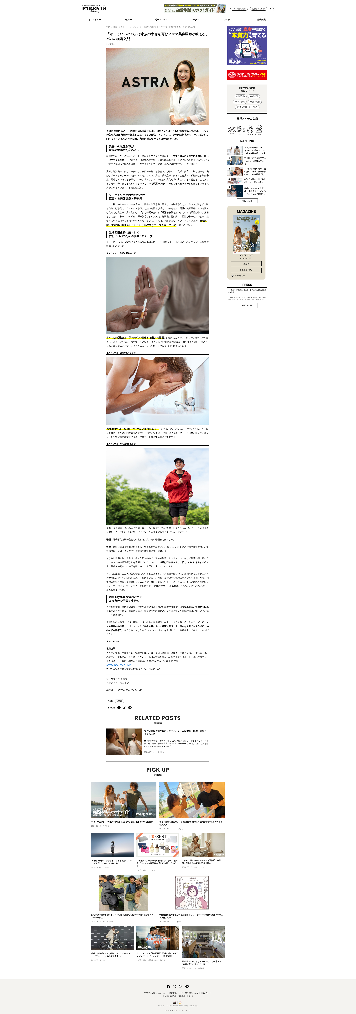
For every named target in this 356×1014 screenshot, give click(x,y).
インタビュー (94, 19)
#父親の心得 (255, 102)
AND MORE (247, 201)
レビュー (128, 19)
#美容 (119, 701)
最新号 (246, 264)
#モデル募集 (240, 102)
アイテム (228, 19)
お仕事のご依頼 (258, 9)
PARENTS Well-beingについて (155, 993)
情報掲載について (176, 993)
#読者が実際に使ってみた (247, 107)
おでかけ (195, 19)
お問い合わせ (206, 993)
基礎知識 (261, 19)
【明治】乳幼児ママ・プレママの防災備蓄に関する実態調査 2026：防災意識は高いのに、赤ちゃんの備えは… (247, 298)
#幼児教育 (254, 96)
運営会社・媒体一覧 (185, 996)
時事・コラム (161, 19)
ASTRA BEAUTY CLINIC (118, 665)
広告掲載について (191, 993)
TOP (108, 27)
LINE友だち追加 (239, 9)
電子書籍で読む (246, 270)
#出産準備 (240, 96)
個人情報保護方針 (169, 996)
